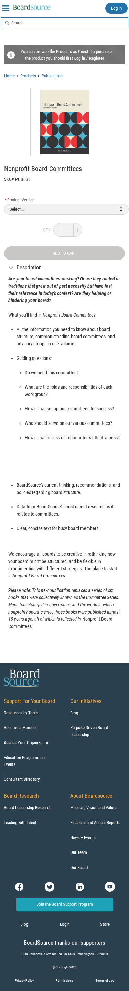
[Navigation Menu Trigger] (5, 8)
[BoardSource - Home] (32, 7)
